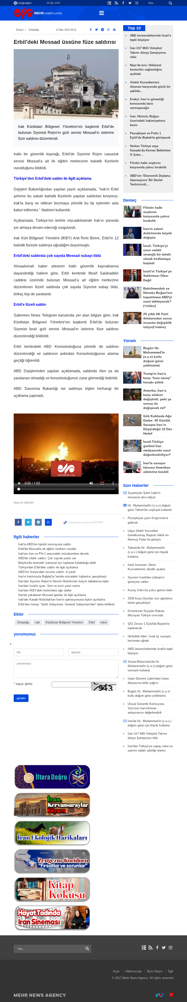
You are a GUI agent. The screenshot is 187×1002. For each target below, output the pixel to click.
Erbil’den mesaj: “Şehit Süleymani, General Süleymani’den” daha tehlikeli (66, 604)
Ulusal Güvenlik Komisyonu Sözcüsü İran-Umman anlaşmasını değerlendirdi (146, 708)
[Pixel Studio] (169, 995)
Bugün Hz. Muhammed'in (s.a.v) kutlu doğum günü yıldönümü (154, 356)
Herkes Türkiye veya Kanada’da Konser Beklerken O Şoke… (150, 150)
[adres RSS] (150, 947)
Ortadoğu (34, 29)
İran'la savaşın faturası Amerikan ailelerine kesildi (156, 467)
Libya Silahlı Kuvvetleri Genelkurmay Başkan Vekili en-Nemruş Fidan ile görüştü (148, 535)
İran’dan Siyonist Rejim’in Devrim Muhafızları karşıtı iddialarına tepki (63, 581)
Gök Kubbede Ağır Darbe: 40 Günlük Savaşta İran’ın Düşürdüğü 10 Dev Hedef (157, 424)
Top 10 (134, 28)
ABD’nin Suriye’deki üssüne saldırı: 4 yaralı (47, 572)
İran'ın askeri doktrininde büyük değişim (157, 233)
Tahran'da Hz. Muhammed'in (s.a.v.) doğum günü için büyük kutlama (148, 552)
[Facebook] (157, 947)
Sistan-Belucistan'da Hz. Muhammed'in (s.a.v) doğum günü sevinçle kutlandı (150, 666)
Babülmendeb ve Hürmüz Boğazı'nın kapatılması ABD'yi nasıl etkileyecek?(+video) (157, 297)
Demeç (130, 200)
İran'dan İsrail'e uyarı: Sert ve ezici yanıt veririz (49, 586)
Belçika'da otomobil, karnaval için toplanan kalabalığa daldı (57, 562)
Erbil (92, 622)
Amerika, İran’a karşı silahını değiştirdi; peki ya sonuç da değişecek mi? (157, 399)
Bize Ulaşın (154, 971)
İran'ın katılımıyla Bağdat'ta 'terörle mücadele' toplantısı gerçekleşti (62, 576)
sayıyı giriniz (23, 684)
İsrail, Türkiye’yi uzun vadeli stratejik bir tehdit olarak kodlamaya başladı (157, 254)
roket (103, 622)
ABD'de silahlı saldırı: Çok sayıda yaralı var (47, 558)
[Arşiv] (144, 947)
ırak (37, 622)
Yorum (129, 340)
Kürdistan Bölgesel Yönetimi (64, 622)
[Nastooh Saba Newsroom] (157, 995)
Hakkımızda (133, 971)
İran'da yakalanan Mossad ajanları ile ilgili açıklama (52, 595)
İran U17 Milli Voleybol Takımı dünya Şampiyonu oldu (148, 52)
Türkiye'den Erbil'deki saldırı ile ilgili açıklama (48, 567)
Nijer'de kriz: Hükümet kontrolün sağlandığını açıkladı (146, 69)
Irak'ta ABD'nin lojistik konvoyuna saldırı (44, 544)
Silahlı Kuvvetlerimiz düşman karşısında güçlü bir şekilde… (150, 87)
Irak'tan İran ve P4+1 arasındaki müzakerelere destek (53, 553)
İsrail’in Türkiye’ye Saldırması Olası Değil (157, 276)
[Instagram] (170, 947)
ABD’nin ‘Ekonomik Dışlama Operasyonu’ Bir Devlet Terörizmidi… (150, 180)
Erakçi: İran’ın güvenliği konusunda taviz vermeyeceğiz (147, 104)
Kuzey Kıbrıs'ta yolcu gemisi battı (150, 590)
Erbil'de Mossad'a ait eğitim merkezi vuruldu (47, 549)
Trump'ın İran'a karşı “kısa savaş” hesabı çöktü (157, 378)
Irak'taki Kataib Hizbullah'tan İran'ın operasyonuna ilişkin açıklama (61, 599)
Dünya (19, 29)
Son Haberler (136, 485)
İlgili (170, 971)
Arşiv (116, 971)
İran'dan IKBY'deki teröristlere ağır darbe (44, 590)
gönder (21, 698)
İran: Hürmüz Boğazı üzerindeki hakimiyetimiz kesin (148, 121)
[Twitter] (164, 947)
